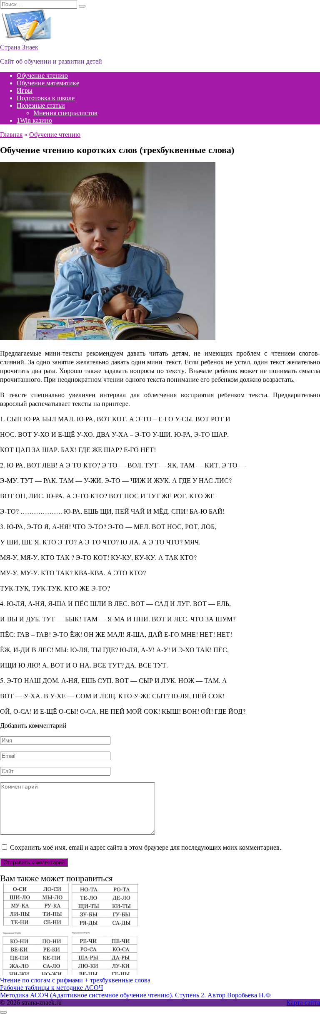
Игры (24, 90)
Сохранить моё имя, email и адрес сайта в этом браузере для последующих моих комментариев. (145, 847)
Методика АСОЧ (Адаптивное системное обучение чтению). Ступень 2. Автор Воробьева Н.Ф (135, 995)
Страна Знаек (19, 47)
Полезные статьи (41, 105)
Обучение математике (48, 83)
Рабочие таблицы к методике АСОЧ (51, 987)
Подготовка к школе (46, 97)
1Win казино (34, 120)
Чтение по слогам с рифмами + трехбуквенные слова (75, 980)
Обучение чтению (42, 75)
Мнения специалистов (65, 112)
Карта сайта (303, 1002)
